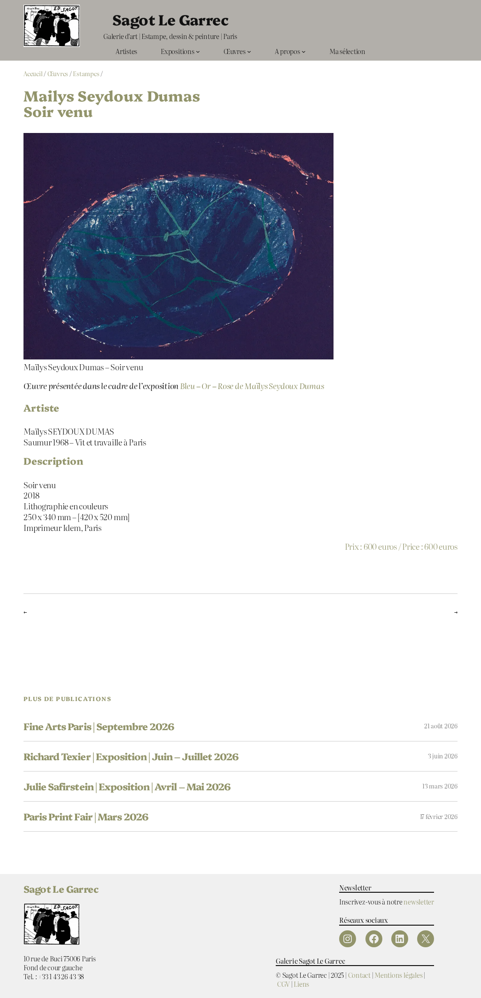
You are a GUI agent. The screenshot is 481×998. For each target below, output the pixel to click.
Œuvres (58, 73)
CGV (283, 984)
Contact (359, 975)
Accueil (32, 73)
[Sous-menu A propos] (304, 51)
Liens (301, 984)
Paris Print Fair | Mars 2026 (85, 816)
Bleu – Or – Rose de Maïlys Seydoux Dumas (252, 385)
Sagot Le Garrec (170, 19)
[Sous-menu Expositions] (198, 51)
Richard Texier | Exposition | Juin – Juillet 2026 (130, 756)
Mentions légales (398, 975)
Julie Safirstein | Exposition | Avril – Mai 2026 (126, 786)
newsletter (418, 901)
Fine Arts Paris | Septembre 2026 (98, 726)
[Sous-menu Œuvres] (249, 51)
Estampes (86, 73)
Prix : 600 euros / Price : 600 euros (401, 546)
